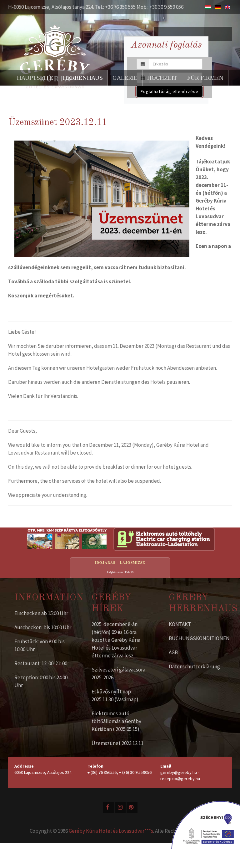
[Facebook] (108, 807)
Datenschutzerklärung (194, 666)
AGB (173, 652)
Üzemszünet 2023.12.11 (117, 743)
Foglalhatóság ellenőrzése (169, 91)
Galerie (125, 78)
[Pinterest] (132, 807)
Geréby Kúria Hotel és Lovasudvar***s (111, 830)
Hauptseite (35, 78)
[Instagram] (120, 807)
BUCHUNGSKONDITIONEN (199, 638)
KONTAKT (180, 624)
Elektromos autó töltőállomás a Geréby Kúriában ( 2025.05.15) (116, 721)
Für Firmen (205, 78)
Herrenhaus (83, 78)
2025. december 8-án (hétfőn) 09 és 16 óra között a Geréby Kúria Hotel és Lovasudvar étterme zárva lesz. (116, 640)
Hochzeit (162, 78)
